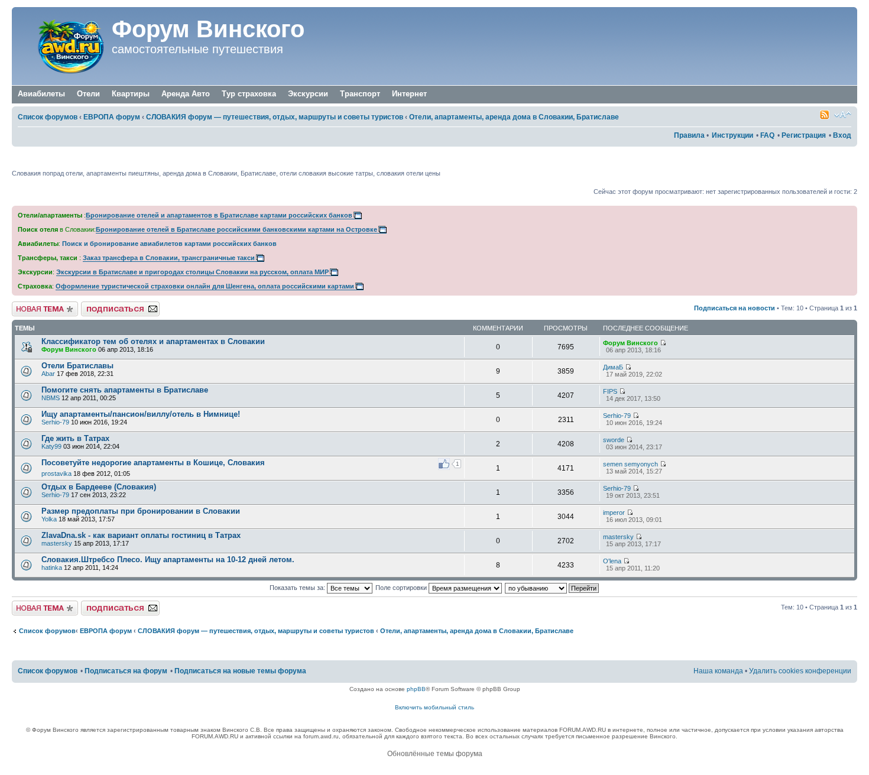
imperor (614, 512)
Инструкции (732, 135)
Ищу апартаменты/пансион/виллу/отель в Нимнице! (140, 414)
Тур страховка (249, 93)
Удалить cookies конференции (800, 671)
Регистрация (804, 135)
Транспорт (360, 93)
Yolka (49, 519)
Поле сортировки (402, 587)
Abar (48, 373)
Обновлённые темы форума (434, 754)
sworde (613, 439)
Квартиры (131, 93)
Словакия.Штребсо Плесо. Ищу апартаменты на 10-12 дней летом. (167, 559)
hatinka (51, 567)
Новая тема (29, 305)
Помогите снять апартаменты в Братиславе (124, 389)
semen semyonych (630, 464)
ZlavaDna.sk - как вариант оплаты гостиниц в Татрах (141, 535)
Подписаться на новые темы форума (240, 671)
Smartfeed (824, 114)
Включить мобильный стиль (434, 707)
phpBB (416, 689)
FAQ (767, 135)
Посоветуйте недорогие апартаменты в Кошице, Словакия (153, 462)
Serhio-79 (55, 422)
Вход (842, 135)
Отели (88, 93)
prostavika (56, 473)
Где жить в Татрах (75, 438)
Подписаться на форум (116, 305)
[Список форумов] (63, 46)
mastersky (56, 543)
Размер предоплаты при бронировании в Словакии (140, 511)
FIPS (610, 391)
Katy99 (51, 446)
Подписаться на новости (734, 308)
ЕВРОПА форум (111, 117)
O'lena (612, 561)
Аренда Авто (185, 93)
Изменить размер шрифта (842, 114)
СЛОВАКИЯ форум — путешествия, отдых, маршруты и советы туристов (274, 117)
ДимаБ (613, 367)
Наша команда (718, 671)
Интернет (409, 93)
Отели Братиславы (77, 365)
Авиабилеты (41, 93)
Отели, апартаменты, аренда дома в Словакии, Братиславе (514, 117)
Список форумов (47, 117)
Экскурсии (308, 93)
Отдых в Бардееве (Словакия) (98, 486)
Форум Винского (208, 29)
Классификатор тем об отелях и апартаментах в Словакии (153, 341)
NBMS (50, 397)
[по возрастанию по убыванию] (552, 587)
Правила (689, 135)
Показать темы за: (298, 587)
